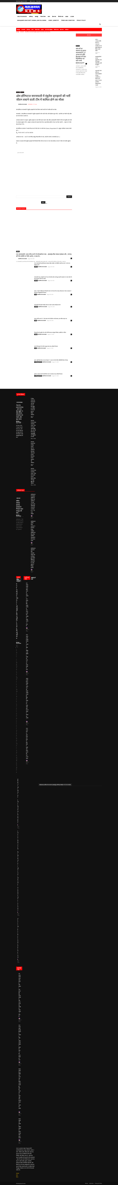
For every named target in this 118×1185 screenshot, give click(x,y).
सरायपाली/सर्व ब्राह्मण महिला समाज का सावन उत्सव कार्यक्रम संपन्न (47, 304)
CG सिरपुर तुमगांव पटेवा (38, 362)
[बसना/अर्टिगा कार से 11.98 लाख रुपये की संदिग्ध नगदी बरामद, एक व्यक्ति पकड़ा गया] (24, 324)
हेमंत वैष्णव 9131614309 (22, 104)
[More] (56, 191)
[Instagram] (94, 1)
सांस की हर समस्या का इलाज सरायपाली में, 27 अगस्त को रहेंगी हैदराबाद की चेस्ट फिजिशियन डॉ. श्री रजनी (81, 55)
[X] (96, 1)
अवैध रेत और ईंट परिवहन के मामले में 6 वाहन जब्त (17, 938)
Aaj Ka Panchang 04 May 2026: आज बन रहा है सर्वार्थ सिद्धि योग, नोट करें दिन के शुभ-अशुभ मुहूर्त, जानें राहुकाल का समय (33, 428)
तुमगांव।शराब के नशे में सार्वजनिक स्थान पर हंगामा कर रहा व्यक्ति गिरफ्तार (48, 374)
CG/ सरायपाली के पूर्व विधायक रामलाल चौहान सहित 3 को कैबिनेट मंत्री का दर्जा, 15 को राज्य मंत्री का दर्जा (20, 1043)
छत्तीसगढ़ (18, 251)
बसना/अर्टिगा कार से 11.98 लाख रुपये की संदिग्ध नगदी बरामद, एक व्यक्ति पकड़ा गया (50, 318)
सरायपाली (22, 32)
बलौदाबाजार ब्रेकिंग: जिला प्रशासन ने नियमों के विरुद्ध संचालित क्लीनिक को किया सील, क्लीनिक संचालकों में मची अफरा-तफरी (33, 531)
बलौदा (35, 320)
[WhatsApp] (52, 191)
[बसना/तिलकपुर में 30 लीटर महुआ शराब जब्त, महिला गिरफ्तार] (24, 351)
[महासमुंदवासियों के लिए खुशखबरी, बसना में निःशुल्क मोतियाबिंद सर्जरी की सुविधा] (92, 57)
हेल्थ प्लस (22, 92)
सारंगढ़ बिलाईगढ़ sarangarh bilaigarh (19, 580)
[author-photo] (17, 258)
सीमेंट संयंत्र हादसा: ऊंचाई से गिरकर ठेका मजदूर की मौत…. (19, 507)
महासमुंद (17, 32)
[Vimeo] (99, 1)
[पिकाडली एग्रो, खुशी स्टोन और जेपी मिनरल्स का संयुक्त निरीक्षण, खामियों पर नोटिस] (24, 337)
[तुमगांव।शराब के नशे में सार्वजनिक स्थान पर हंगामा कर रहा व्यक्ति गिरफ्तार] (24, 379)
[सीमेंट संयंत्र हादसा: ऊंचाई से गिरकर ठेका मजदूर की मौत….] (20, 496)
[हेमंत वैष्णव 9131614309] (17, 104)
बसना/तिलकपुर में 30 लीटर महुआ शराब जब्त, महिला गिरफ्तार (46, 346)
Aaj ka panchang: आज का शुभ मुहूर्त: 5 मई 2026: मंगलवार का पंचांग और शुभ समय (19, 412)
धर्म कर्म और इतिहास (19, 402)
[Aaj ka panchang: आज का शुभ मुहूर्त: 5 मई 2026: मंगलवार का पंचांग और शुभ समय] (20, 400)
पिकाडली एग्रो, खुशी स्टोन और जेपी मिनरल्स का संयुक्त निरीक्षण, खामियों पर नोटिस (50, 332)
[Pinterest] (49, 191)
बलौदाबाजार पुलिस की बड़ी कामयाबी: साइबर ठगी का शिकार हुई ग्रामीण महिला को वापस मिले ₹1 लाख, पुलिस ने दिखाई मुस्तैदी (33, 558)
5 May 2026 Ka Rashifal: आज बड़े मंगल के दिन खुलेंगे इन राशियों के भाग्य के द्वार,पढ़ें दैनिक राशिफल (33, 406)
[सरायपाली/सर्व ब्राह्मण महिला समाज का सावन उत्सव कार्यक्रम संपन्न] (24, 310)
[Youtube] (101, 1)
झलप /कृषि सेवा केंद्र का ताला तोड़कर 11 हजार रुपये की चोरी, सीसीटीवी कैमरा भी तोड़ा (51, 360)
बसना (35, 294)
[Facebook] (92, 1)
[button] (100, 24)
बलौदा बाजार (18, 498)
